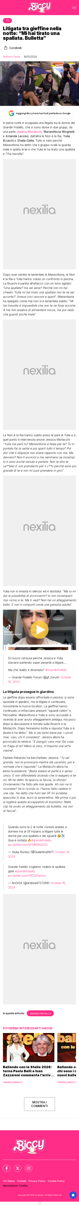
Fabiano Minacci (13, 1082)
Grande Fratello (40, 1013)
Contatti (21, 1181)
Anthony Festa (11, 56)
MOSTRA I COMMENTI (39, 1104)
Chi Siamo (9, 1181)
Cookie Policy (56, 1181)
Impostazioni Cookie (15, 1185)
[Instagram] (26, 1166)
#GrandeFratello (56, 670)
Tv (7, 20)
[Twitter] (15, 1166)
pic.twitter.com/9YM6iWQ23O (28, 844)
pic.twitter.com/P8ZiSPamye (27, 875)
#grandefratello (41, 840)
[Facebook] (4, 1166)
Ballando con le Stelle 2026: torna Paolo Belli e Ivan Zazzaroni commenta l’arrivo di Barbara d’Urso (28, 1071)
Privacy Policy (37, 1181)
